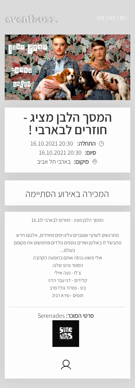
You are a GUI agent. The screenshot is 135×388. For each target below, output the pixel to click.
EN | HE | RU (112, 18)
